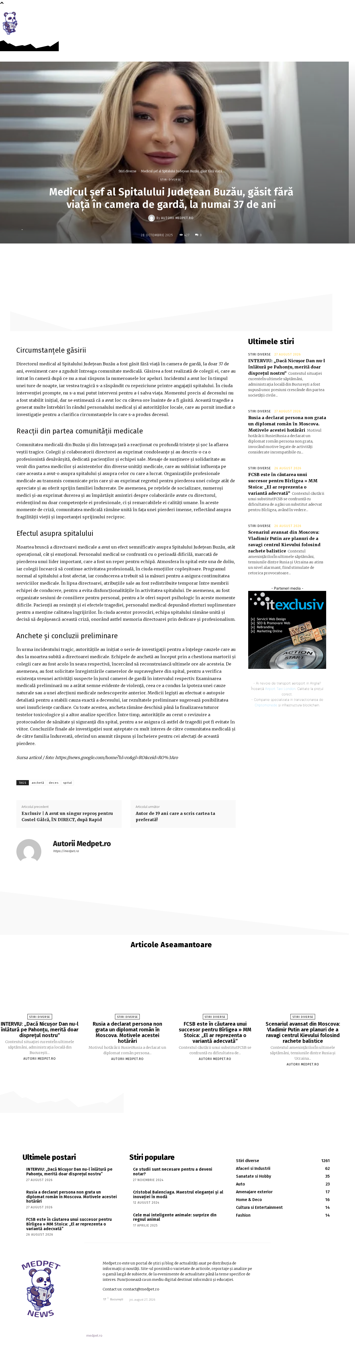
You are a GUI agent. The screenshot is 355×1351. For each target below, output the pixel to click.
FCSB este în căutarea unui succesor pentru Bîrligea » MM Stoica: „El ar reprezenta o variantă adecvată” (215, 1032)
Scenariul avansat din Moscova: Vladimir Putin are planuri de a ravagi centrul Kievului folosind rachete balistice (303, 1032)
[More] (212, 254)
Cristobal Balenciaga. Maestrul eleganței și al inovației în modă (178, 1194)
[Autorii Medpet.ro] (152, 218)
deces (53, 783)
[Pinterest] (188, 254)
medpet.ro (94, 1335)
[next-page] (173, 1073)
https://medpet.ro (66, 851)
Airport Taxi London (280, 689)
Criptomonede (266, 705)
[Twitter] (177, 254)
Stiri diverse (127, 171)
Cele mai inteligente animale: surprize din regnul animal (174, 1217)
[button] (348, 16)
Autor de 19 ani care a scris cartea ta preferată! (175, 816)
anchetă (38, 783)
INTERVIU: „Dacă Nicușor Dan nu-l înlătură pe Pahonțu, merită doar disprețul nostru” (286, 367)
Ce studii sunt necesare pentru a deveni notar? (172, 1171)
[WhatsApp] (200, 254)
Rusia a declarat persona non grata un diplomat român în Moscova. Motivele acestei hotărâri (287, 424)
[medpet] (10, 23)
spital (67, 783)
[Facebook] (336, 16)
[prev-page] (168, 1073)
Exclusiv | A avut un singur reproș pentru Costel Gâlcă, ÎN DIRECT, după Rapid (67, 816)
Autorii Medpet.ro (177, 218)
